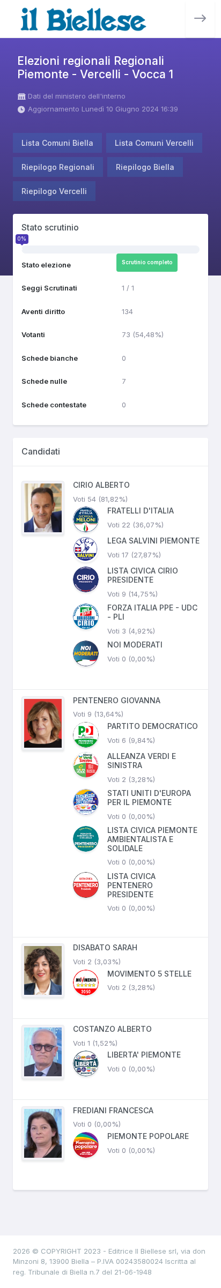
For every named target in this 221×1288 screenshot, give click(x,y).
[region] (110, 828)
